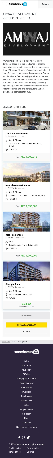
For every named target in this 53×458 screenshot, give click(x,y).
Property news (26, 409)
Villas (26, 405)
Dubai (44, 4)
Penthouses (26, 396)
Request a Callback (26, 325)
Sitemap (30, 452)
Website (26, 331)
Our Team (26, 414)
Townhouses (26, 400)
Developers (26, 370)
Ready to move (26, 383)
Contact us (26, 422)
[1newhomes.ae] (26, 352)
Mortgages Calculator (26, 378)
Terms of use (15, 452)
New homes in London (26, 427)
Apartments (26, 387)
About (26, 418)
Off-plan (26, 374)
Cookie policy (15, 448)
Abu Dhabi (26, 365)
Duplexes (26, 392)
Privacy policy (33, 448)
